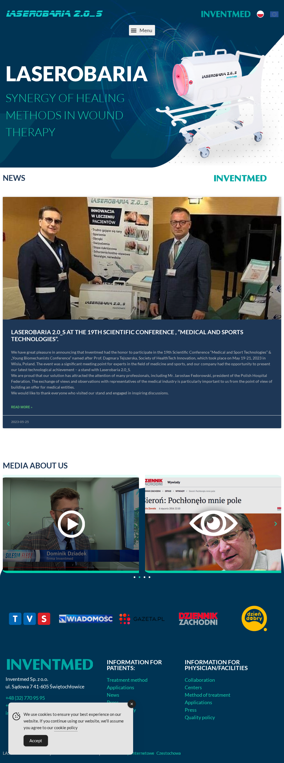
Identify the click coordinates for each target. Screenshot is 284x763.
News (113, 695)
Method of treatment (207, 695)
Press (113, 702)
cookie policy (66, 727)
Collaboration (200, 680)
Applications (120, 687)
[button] (142, 30)
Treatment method (127, 680)
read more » (21, 407)
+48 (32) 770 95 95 (25, 698)
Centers (193, 687)
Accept (35, 740)
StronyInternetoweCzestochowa (151, 753)
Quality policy (200, 717)
